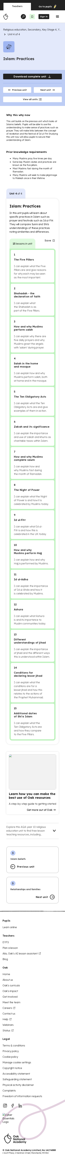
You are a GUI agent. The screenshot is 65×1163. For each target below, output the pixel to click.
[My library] (32, 16)
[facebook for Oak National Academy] (12, 1105)
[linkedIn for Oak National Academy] (20, 1105)
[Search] (23, 16)
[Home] (6, 16)
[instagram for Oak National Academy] (5, 1105)
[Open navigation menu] (57, 16)
